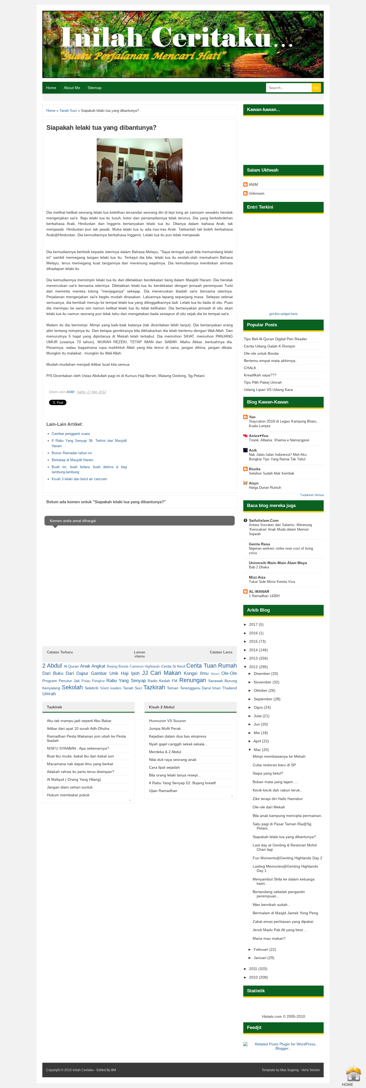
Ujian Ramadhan (163, 791)
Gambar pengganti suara (71, 434)
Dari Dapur (77, 673)
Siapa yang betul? (268, 773)
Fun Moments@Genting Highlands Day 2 (287, 858)
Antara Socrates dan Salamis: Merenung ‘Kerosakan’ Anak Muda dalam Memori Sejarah (280, 529)
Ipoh (135, 673)
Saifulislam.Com (263, 520)
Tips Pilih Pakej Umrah (263, 382)
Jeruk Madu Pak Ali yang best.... (280, 930)
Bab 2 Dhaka (259, 567)
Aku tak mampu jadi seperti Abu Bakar (79, 721)
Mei (257, 733)
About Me (72, 88)
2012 (254, 667)
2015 (254, 641)
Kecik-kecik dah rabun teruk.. (277, 790)
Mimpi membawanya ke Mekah (279, 756)
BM (113, 1070)
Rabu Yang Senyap (125, 680)
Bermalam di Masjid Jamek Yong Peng (285, 913)
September (264, 699)
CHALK (250, 368)
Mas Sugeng (289, 1070)
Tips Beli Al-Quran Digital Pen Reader (275, 339)
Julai (258, 716)
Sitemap (95, 88)
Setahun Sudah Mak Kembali (271, 473)
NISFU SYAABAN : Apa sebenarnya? (78, 748)
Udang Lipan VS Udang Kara (268, 389)
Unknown (256, 193)
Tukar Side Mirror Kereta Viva (272, 582)
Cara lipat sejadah (164, 767)
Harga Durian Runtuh (265, 488)
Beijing (112, 666)
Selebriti (91, 688)
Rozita (254, 469)
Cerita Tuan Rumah (211, 665)
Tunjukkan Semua (312, 495)
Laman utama (139, 654)
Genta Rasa (259, 544)
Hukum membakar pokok (68, 795)
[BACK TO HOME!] (354, 1080)
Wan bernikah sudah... (272, 904)
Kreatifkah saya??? (260, 375)
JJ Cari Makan (161, 672)
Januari (260, 958)
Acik (253, 450)
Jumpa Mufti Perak (165, 728)
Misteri (215, 673)
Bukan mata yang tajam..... (275, 782)
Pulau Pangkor (93, 681)
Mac (258, 749)
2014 (254, 650)
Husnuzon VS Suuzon (167, 721)
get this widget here (283, 314)
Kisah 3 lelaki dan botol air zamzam (79, 479)
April (257, 741)
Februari (261, 949)
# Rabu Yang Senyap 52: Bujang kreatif (182, 783)
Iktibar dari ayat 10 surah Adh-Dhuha (78, 728)
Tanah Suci (132, 688)
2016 (254, 633)
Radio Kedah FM (162, 681)
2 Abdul (52, 665)
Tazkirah (154, 687)
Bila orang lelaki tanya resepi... (175, 775)
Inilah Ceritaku (83, 1070)
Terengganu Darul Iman (200, 688)
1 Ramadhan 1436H (264, 596)
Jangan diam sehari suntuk (70, 787)
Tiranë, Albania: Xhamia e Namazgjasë (279, 440)
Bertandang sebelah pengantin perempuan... (279, 894)
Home (51, 88)
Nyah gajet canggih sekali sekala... (178, 744)
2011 (253, 969)
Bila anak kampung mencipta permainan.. (288, 815)
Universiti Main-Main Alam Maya (278, 563)
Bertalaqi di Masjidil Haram (72, 460)
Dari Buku (52, 673)
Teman (172, 688)
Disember (262, 673)
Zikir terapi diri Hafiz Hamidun (278, 799)
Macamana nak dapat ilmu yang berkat (80, 764)
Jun (257, 724)
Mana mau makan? (269, 938)
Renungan (192, 680)
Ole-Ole (229, 673)
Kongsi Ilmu (196, 673)
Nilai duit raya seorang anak (172, 759)
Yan (252, 417)
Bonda (123, 666)
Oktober (261, 690)
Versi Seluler (310, 1070)
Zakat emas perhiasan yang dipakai (283, 921)
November (263, 682)
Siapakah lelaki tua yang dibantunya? (284, 837)
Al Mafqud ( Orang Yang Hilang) (74, 779)
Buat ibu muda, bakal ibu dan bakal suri (80, 756)
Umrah (49, 693)
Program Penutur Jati (61, 681)
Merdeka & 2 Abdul (165, 752)
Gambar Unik (104, 673)
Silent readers (111, 688)
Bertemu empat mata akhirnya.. (270, 360)
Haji (125, 673)
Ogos (259, 707)
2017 (254, 624)
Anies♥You (258, 436)
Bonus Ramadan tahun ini (72, 453)
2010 (254, 977)
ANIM (70, 392)
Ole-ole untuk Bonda (261, 353)
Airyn (254, 483)
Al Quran (71, 666)
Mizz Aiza (257, 577)
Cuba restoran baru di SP (274, 765)
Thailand (229, 688)
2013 (254, 658)
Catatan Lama (221, 652)
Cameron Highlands (145, 666)
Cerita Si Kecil (173, 666)
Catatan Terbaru (60, 652)
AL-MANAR (259, 591)
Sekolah (72, 687)
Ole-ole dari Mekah (269, 807)
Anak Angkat (92, 666)
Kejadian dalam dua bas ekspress (177, 736)
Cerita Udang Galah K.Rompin (269, 346)
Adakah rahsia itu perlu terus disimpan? (80, 771)
